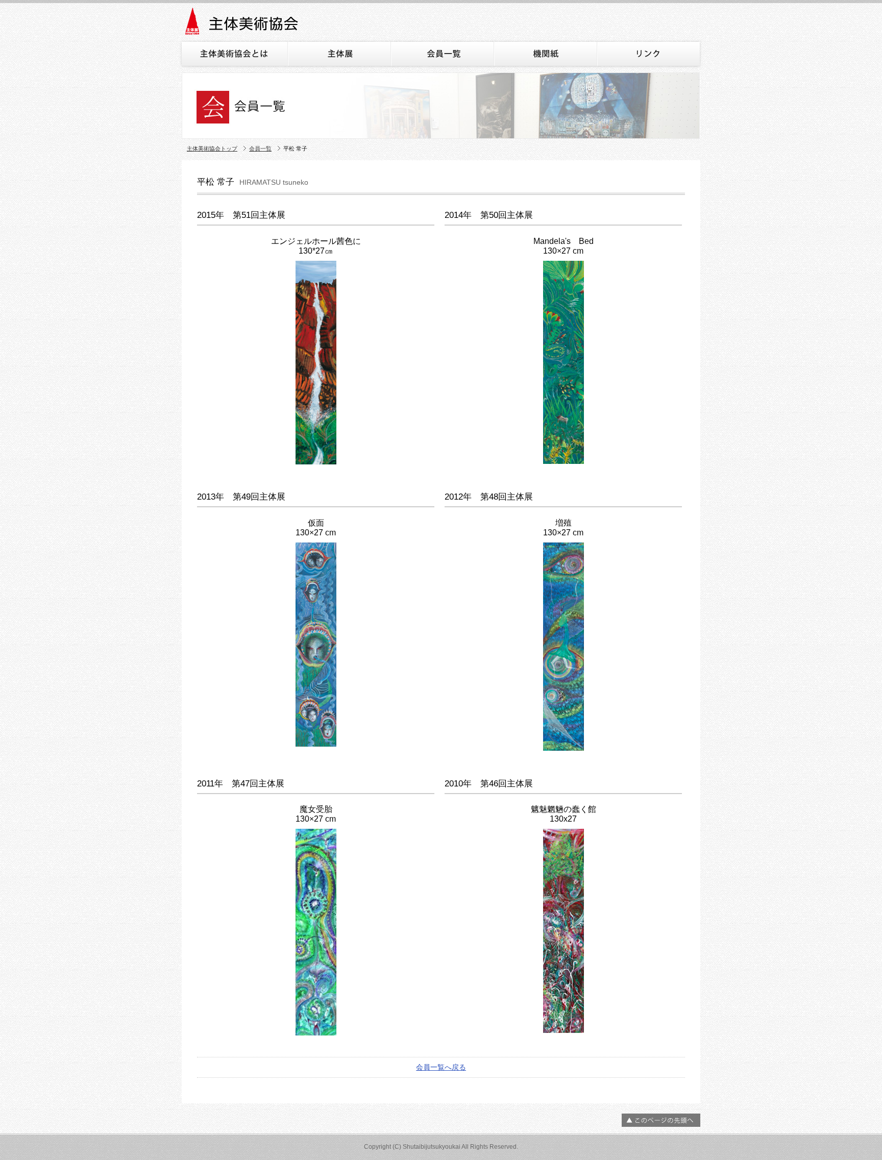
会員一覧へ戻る (441, 1067)
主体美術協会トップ (212, 148)
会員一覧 (260, 148)
